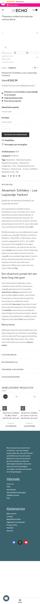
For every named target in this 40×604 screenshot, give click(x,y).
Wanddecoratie (8, 172)
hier (31, 227)
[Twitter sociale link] (10, 175)
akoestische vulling (9, 292)
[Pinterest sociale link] (13, 175)
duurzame (16, 304)
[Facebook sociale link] (8, 175)
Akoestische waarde (10, 107)
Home (4, 68)
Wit (17, 172)
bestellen (8, 310)
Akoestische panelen (10, 163)
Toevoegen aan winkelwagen (15, 135)
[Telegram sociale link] (19, 175)
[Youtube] (26, 542)
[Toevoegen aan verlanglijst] (16, 397)
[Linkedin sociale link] (16, 175)
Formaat (5, 117)
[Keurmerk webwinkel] (17, 550)
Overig (26, 169)
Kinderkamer (16, 169)
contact (9, 250)
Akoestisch (10, 160)
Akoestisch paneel (23, 160)
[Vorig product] (33, 68)
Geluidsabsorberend (25, 166)
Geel (14, 166)
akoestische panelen (22, 458)
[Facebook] (14, 542)
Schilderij (33, 169)
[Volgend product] (37, 68)
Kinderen (12, 68)
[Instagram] (20, 542)
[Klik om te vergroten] (5, 47)
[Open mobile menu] (3, 10)
